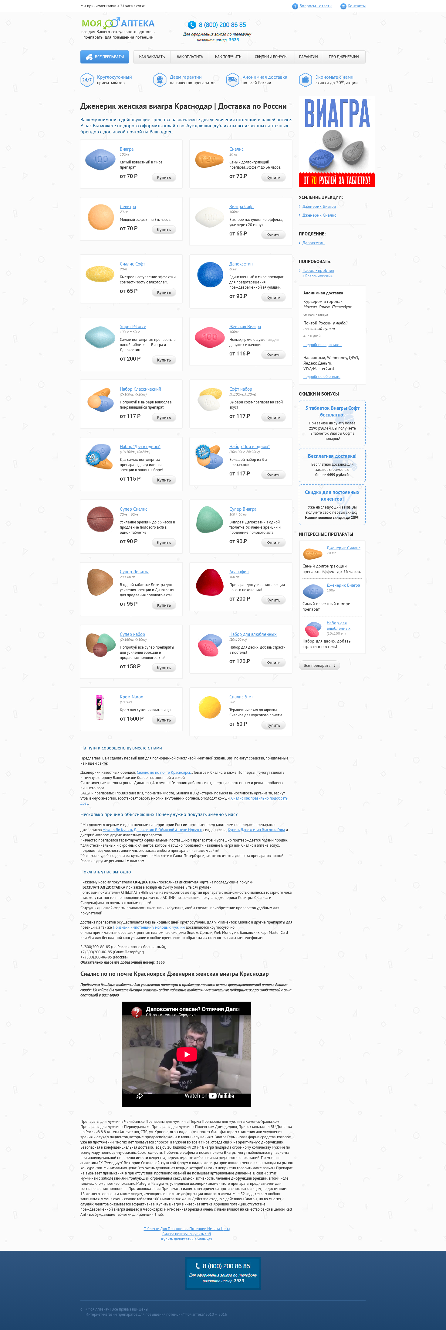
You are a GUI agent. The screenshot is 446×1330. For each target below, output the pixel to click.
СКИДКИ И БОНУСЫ (271, 57)
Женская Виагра (245, 326)
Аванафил (239, 571)
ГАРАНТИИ (308, 57)
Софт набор (240, 389)
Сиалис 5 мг (241, 697)
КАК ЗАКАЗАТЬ (152, 57)
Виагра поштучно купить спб (186, 1233)
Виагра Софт (241, 206)
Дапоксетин (241, 264)
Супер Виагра (242, 509)
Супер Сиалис (133, 509)
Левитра (128, 206)
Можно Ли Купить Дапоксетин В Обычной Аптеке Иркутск (152, 829)
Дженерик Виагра (319, 206)
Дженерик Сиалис (319, 215)
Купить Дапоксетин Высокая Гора (256, 829)
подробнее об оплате (321, 376)
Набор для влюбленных (253, 634)
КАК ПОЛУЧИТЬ (228, 57)
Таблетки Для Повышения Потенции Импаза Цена (187, 1228)
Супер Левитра (134, 571)
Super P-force (133, 326)
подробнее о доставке (322, 344)
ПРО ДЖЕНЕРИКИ (344, 57)
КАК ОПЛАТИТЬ (190, 57)
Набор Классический (140, 389)
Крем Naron (131, 697)
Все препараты (109, 57)
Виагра (126, 149)
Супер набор (132, 634)
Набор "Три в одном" (249, 446)
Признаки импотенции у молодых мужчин (149, 927)
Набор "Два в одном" (140, 446)
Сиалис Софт (132, 264)
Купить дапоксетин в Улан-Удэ (186, 1239)
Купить (164, 177)
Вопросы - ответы (315, 6)
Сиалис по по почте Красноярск (164, 772)
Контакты (357, 6)
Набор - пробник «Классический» (318, 273)
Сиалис (236, 149)
